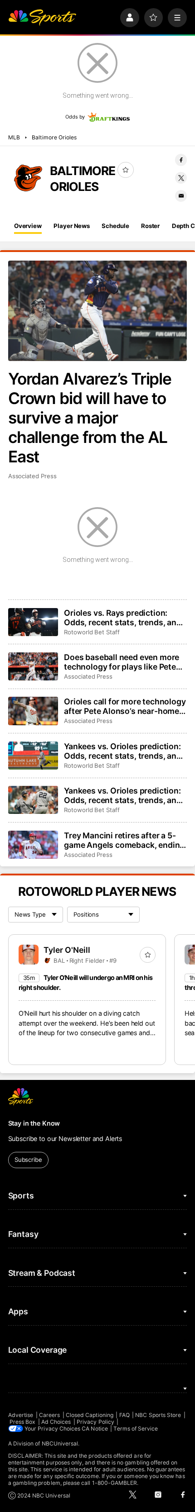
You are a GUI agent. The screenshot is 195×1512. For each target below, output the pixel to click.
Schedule (115, 225)
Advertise (21, 1415)
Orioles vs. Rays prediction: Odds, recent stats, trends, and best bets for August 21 (122, 617)
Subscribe (28, 1159)
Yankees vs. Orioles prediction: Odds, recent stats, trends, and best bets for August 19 (122, 795)
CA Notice (95, 1428)
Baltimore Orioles (54, 137)
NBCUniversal (60, 1443)
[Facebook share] (181, 160)
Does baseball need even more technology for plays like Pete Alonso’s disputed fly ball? (121, 661)
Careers (49, 1415)
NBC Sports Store (158, 1415)
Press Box (23, 1421)
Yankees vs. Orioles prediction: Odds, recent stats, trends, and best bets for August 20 (122, 751)
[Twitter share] (181, 178)
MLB (14, 137)
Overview (28, 225)
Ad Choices (56, 1421)
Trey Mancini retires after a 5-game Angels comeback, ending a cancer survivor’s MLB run (124, 840)
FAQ (124, 1415)
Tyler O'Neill (67, 950)
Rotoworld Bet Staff (92, 632)
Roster (150, 225)
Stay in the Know (34, 1123)
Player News (72, 225)
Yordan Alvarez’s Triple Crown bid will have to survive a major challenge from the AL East (90, 417)
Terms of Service (135, 1428)
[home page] (42, 17)
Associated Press (32, 476)
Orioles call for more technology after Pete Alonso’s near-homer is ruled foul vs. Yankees (124, 706)
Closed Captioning (89, 1415)
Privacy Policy (95, 1421)
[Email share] (181, 196)
